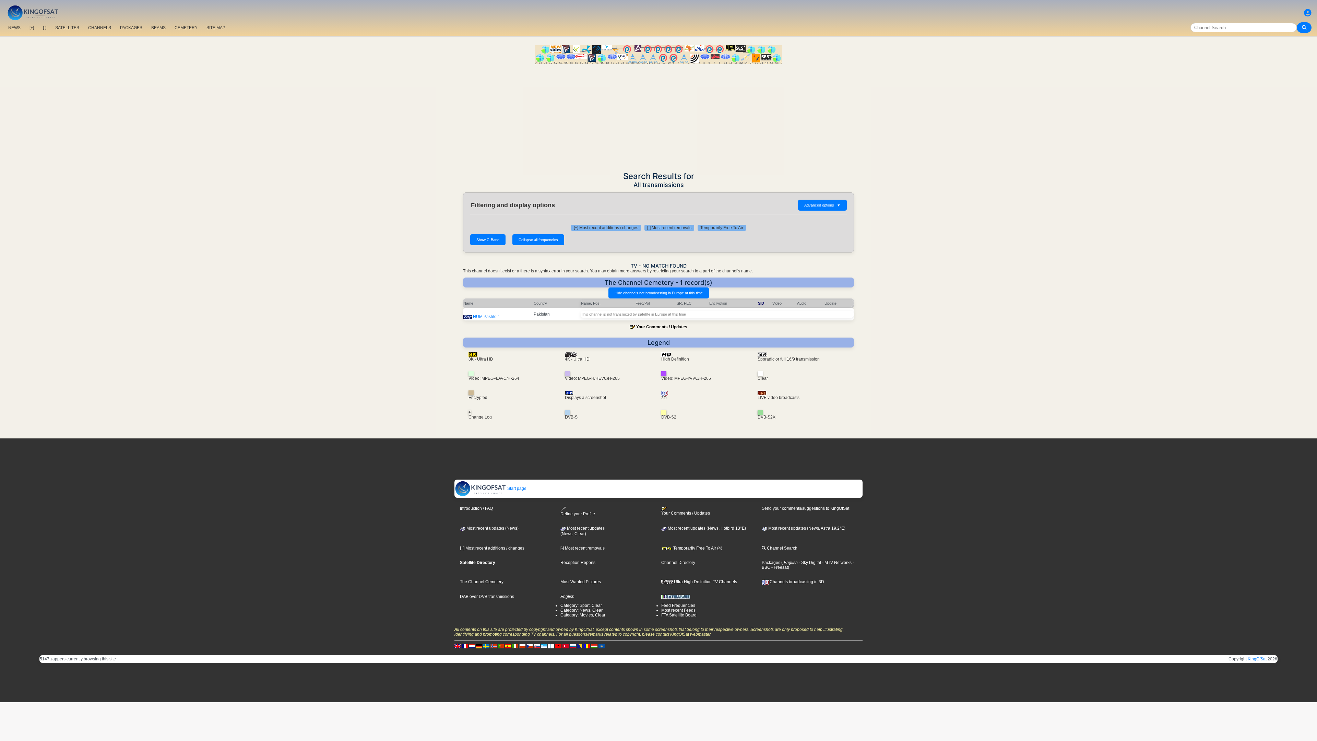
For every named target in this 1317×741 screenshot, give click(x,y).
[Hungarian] (594, 646)
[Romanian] (587, 646)
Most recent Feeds (678, 610)
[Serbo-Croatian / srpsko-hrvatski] (580, 646)
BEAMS (158, 27)
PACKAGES (131, 27)
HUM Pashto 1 (486, 316)
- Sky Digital (809, 562)
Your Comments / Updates (661, 327)
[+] (31, 27)
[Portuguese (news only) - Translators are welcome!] (501, 646)
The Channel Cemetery (481, 581)
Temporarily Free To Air (721, 227)
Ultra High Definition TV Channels (705, 581)
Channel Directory (678, 562)
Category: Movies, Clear (582, 615)
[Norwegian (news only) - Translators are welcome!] (493, 646)
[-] (44, 27)
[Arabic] (558, 646)
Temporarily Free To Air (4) (697, 548)
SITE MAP (215, 27)
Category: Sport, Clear (581, 605)
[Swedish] (486, 646)
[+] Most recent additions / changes (606, 227)
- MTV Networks (836, 562)
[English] (457, 646)
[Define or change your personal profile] (1308, 13)
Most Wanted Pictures (580, 581)
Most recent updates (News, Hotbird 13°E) (706, 528)
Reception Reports (577, 562)
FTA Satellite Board (679, 615)
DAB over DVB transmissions (487, 596)
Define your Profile (577, 513)
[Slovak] (537, 646)
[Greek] (544, 646)
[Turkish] (565, 646)
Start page (516, 488)
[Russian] (573, 646)
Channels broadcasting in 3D (796, 581)
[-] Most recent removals (669, 227)
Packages (771, 562)
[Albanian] (601, 646)
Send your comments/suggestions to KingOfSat (805, 508)
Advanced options (822, 205)
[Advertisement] (658, 116)
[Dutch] (472, 646)
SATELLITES (67, 27)
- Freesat (779, 567)
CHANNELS (99, 27)
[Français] (465, 646)
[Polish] (522, 646)
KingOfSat (1257, 659)
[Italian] (515, 646)
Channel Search (781, 548)
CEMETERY (186, 27)
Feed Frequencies (678, 605)
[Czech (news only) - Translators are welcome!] (529, 646)
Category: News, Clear (581, 610)
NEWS (14, 27)
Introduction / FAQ (476, 508)
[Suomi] (551, 646)
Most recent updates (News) (492, 528)
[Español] (508, 646)
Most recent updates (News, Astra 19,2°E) (806, 528)
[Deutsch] (479, 646)
